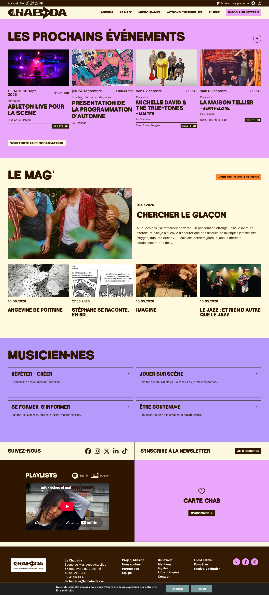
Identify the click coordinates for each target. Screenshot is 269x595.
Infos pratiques (168, 572)
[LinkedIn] (116, 451)
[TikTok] (124, 451)
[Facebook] (253, 3)
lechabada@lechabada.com (85, 581)
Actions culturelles (184, 12)
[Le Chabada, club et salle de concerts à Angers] (37, 13)
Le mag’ (126, 12)
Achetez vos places (233, 3)
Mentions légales (164, 566)
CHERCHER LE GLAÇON (181, 215)
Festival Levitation (207, 569)
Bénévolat (165, 560)
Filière (214, 12)
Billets (59, 126)
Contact (164, 577)
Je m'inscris (248, 451)
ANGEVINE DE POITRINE (35, 310)
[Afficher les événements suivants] (257, 39)
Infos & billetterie (243, 12)
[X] (107, 451)
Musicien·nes (149, 12)
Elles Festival (203, 560)
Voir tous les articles (239, 177)
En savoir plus (65, 590)
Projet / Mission (133, 560)
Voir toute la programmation (36, 143)
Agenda (107, 12)
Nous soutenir (132, 564)
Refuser (201, 589)
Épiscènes (201, 564)
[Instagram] (259, 3)
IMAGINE (146, 310)
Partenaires (130, 569)
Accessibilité (16, 3)
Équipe (127, 573)
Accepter (177, 589)
